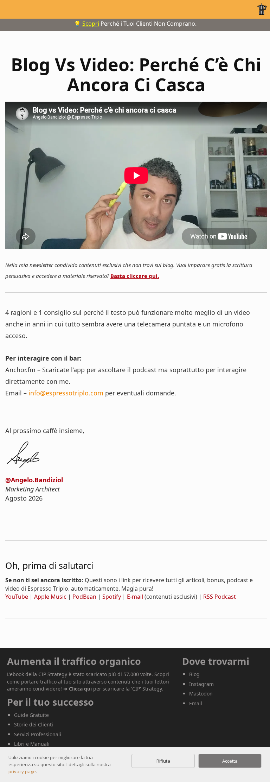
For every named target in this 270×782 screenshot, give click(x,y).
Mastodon (201, 693)
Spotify (111, 596)
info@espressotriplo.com (65, 393)
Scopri (90, 23)
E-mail (135, 596)
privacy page (22, 771)
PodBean (84, 596)
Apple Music (50, 596)
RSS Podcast (219, 596)
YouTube (16, 596)
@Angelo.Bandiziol (34, 480)
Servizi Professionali (37, 734)
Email (195, 703)
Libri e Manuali (32, 743)
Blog (194, 674)
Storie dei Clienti (33, 724)
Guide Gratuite (31, 715)
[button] (260, 9)
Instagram (201, 684)
